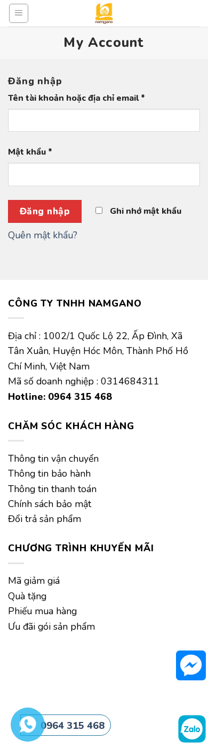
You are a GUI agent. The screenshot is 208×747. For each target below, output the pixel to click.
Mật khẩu (30, 152)
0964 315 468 (73, 725)
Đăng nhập (45, 211)
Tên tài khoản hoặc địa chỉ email (76, 98)
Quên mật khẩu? (42, 235)
